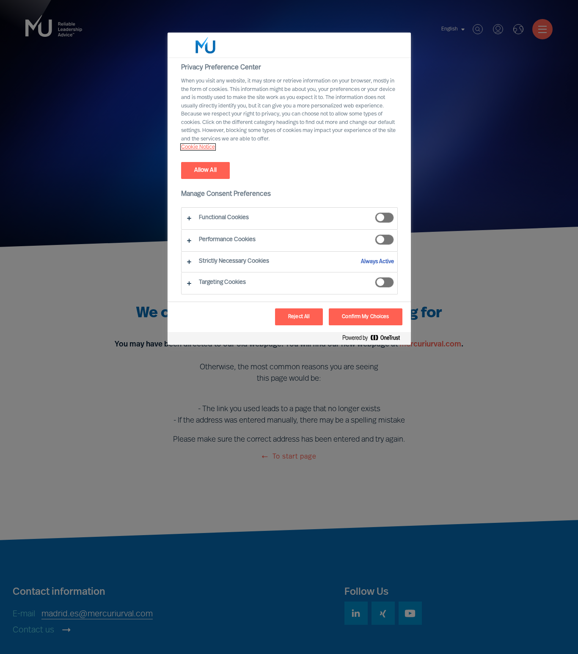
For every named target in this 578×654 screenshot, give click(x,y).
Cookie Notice (198, 147)
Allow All (205, 170)
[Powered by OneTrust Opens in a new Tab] (374, 339)
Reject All (299, 316)
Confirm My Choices (365, 316)
